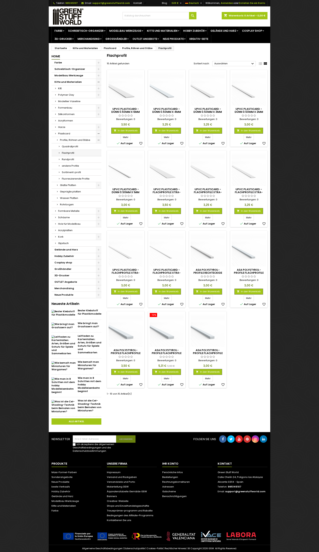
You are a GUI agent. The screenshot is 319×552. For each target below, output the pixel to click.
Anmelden (227, 3)
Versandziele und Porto (121, 482)
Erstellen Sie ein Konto (252, 3)
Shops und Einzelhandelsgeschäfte (128, 506)
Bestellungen (170, 477)
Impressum (114, 472)
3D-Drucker (63, 39)
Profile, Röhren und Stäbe (75, 140)
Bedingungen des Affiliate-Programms (130, 515)
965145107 (71, 3)
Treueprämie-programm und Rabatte (130, 510)
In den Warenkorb (126, 130)
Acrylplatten (65, 230)
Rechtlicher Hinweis (175, 548)
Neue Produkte (173, 39)
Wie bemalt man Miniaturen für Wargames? (88, 365)
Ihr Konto (170, 464)
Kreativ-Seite (198, 39)
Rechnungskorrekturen (176, 482)
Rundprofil (68, 159)
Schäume (64, 217)
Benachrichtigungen (174, 496)
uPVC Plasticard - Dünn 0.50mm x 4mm (166, 110)
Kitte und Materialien (162, 31)
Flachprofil (68, 153)
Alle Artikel (76, 421)
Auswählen (234, 64)
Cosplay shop (252, 31)
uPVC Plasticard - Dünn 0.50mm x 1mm (125, 190)
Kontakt (137, 3)
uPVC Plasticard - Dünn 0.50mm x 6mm (125, 110)
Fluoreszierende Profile (76, 178)
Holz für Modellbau (69, 224)
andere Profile (70, 166)
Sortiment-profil (71, 172)
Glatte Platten (68, 185)
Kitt (60, 88)
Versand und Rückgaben (122, 477)
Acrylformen (65, 120)
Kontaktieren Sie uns (119, 520)
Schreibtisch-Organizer (86, 31)
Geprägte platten (70, 191)
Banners (112, 496)
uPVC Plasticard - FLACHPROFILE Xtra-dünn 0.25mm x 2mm (126, 273)
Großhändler (116, 39)
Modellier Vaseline (69, 101)
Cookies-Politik (155, 548)
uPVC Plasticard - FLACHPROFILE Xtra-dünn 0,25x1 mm (167, 273)
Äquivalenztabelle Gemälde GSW (127, 491)
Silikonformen (66, 114)
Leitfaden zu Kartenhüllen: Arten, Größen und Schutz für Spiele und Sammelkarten (89, 344)
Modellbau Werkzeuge (125, 31)
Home (56, 56)
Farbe (58, 31)
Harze (61, 127)
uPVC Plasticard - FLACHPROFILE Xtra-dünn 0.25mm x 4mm (207, 192)
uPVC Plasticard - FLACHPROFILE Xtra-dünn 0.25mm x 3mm (249, 192)
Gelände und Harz (223, 31)
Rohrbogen (67, 204)
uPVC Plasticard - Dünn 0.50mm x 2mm (249, 110)
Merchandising (89, 39)
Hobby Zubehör (194, 31)
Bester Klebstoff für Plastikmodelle (89, 312)
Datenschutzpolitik (134, 548)
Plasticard (64, 133)
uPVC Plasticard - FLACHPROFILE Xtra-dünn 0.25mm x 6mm (166, 192)
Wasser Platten (69, 198)
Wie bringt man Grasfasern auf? (88, 324)
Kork (61, 236)
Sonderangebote (62, 477)
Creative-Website (117, 501)
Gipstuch (63, 243)
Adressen (168, 486)
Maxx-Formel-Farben (64, 472)
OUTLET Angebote (145, 39)
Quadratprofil (70, 146)
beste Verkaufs (61, 486)
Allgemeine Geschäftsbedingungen (102, 548)
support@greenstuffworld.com (111, 3)
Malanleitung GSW (118, 486)
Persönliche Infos (172, 472)
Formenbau (65, 107)
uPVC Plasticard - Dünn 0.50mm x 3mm (207, 110)
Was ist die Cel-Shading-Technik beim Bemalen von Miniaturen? (89, 405)
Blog (164, 3)
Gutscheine (169, 491)
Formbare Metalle (69, 211)
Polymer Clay (66, 95)
